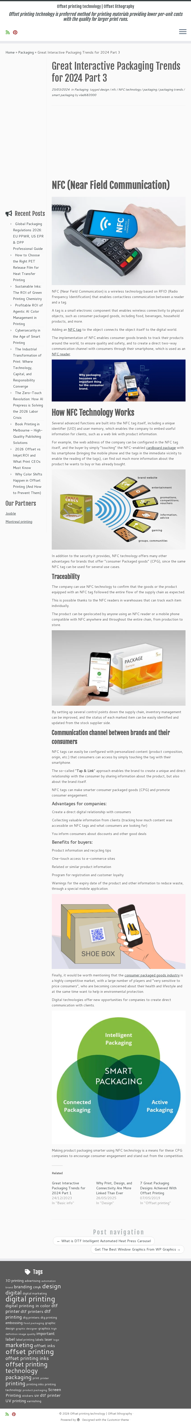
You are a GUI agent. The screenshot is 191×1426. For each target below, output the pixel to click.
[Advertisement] (25, 132)
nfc (114, 89)
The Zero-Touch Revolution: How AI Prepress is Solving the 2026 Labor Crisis (28, 405)
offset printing (29, 1351)
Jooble (10, 513)
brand (9, 1287)
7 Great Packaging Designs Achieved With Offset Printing (158, 1188)
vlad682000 (87, 95)
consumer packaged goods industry (152, 975)
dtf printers (32, 1311)
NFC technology (130, 89)
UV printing (15, 1400)
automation (48, 1281)
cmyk (37, 1287)
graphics (44, 1328)
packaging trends (171, 89)
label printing (25, 1339)
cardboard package (161, 447)
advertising (32, 1280)
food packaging (34, 1323)
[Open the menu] (183, 32)
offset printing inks (27, 1358)
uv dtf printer (47, 1395)
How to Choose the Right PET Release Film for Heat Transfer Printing (26, 267)
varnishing (34, 1401)
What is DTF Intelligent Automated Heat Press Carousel (104, 1240)
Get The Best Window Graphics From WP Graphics (138, 1249)
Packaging (26, 52)
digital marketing (35, 1293)
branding (23, 1286)
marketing (19, 1344)
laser (48, 1339)
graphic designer (26, 1328)
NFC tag (74, 329)
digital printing (30, 1298)
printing (15, 1383)
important (46, 1333)
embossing (14, 1322)
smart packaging (63, 95)
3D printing (14, 1280)
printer (44, 1378)
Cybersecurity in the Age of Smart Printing (26, 336)
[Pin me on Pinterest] (17, 32)
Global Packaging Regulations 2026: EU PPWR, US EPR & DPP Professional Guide (28, 236)
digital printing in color (27, 1305)
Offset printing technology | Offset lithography (95, 6)
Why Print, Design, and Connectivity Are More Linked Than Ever (114, 1188)
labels (39, 1339)
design (105, 89)
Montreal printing (18, 521)
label (10, 1339)
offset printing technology (26, 1367)
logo (56, 1339)
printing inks (35, 1384)
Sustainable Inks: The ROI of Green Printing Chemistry (27, 292)
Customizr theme (118, 1420)
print (36, 1378)
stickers (27, 1395)
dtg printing (49, 1317)
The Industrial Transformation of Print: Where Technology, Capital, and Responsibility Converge (27, 368)
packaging (150, 89)
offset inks (44, 1345)
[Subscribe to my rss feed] (9, 32)
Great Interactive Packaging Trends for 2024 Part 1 (68, 1188)
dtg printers (31, 1317)
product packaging (35, 1390)
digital (13, 1292)
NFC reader (61, 354)
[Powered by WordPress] (78, 1419)
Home (10, 52)
